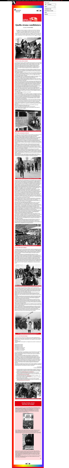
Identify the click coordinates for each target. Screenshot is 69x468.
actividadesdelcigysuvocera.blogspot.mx (28, 371)
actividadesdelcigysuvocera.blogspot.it (23, 374)
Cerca (46, 6)
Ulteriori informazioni (56, 0)
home (46, 12)
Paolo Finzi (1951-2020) (49, 10)
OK (61, 0)
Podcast (46, 14)
